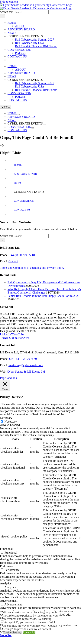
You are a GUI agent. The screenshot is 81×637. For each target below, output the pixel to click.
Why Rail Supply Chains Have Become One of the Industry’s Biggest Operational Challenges (44, 291)
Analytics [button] (5, 583)
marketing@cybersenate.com (25, 365)
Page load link (8, 378)
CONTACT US (22, 209)
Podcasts (20, 53)
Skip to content (9, 1)
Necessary (11, 421)
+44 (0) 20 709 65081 (22, 255)
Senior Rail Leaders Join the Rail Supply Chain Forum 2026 (43, 295)
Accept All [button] (29, 632)
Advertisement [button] (8, 600)
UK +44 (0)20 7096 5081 (24, 358)
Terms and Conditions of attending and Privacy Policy (32, 267)
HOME (18, 165)
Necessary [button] (6, 417)
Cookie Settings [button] (12, 632)
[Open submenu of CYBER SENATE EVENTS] (44, 124)
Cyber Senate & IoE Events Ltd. (26, 371)
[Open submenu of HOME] (18, 114)
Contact (13, 261)
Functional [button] (6, 548)
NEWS (17, 182)
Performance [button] (7, 566)
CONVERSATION (24, 200)
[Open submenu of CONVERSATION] (32, 127)
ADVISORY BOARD (25, 174)
